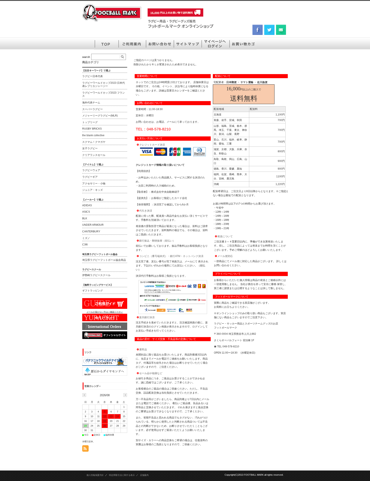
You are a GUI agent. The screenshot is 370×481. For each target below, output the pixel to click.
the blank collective (93, 135)
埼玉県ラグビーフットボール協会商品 (104, 259)
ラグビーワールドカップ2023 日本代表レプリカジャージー (103, 84)
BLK (84, 218)
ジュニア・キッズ (92, 189)
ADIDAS (87, 205)
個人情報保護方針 (95, 475)
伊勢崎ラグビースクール (96, 275)
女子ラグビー (90, 148)
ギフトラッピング (92, 290)
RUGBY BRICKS (92, 128)
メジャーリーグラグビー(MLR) (100, 115)
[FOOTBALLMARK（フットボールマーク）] (111, 21)
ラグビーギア (90, 176)
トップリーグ (90, 122)
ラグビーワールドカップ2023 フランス (103, 94)
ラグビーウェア (91, 170)
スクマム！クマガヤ (93, 141)
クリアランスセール (93, 155)
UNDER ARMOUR (93, 224)
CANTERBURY (91, 231)
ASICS (86, 211)
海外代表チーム (91, 102)
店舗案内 (144, 475)
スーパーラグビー (92, 109)
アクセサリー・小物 (93, 183)
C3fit (85, 244)
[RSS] (85, 449)
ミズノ (86, 238)
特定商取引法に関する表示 (122, 475)
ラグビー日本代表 (92, 76)
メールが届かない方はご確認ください (105, 312)
